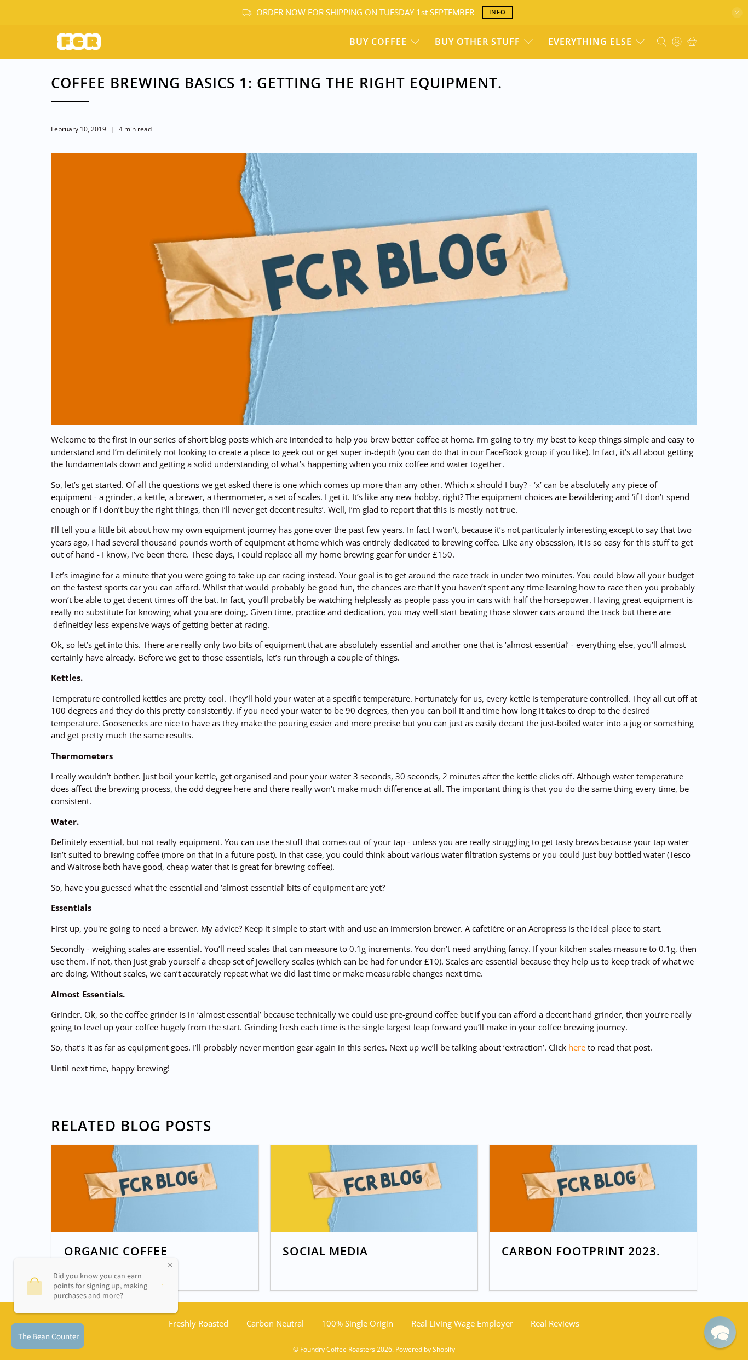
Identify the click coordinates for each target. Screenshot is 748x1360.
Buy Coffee (378, 42)
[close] (737, 12)
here (578, 1047)
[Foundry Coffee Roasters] (79, 41)
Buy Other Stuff (477, 42)
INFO (497, 12)
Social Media (325, 1251)
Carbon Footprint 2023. (581, 1251)
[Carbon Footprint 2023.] (593, 1188)
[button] (720, 1332)
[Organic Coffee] (154, 1188)
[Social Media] (374, 1188)
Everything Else (590, 42)
